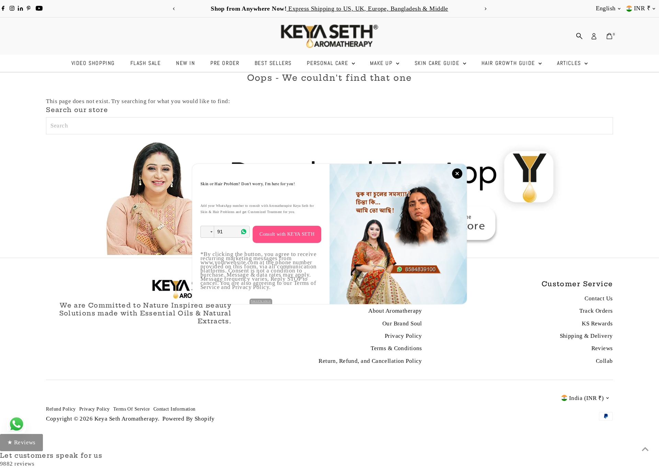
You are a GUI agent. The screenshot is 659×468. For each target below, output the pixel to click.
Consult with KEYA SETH (286, 234)
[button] (207, 231)
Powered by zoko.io (261, 301)
